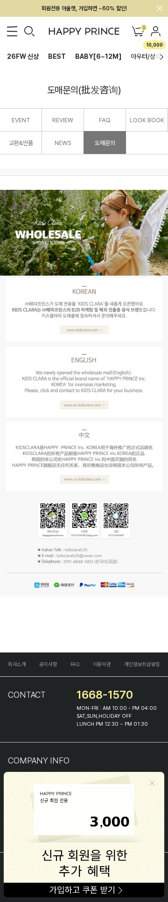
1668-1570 (105, 694)
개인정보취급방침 (142, 664)
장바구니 (143, 28)
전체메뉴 (12, 31)
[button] (161, 57)
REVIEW (62, 120)
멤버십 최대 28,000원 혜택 (84, 8)
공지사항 (48, 664)
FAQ (105, 120)
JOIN (156, 31)
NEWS (63, 142)
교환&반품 (21, 142)
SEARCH (29, 31)
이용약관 (102, 664)
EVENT (21, 120)
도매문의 (105, 142)
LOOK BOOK (147, 120)
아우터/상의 (146, 56)
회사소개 (17, 664)
